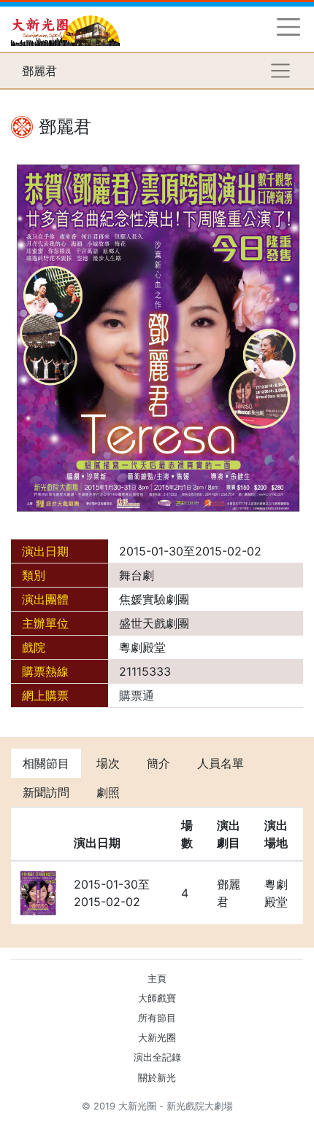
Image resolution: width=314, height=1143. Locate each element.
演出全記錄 (157, 1057)
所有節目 (157, 1018)
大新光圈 (157, 1037)
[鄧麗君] (157, 336)
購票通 (136, 695)
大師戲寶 (157, 998)
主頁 (157, 978)
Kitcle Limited (161, 1123)
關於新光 (157, 1077)
